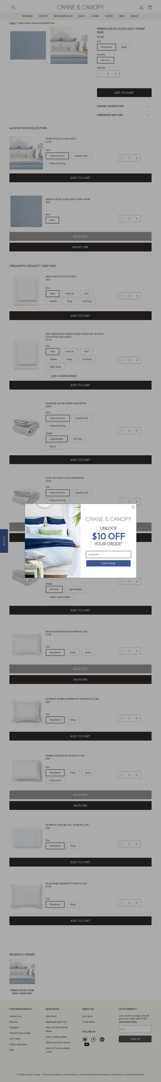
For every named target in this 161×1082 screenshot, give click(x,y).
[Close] (133, 507)
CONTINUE (108, 563)
